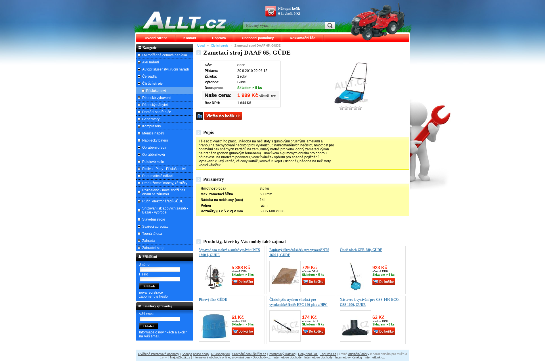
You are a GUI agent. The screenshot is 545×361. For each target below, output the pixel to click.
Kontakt (189, 38)
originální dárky (358, 354)
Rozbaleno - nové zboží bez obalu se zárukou (163, 192)
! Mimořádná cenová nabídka (164, 55)
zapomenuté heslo (153, 296)
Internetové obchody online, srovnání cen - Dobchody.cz (232, 357)
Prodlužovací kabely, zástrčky (164, 183)
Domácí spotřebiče (156, 112)
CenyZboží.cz (308, 354)
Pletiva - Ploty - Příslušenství (164, 169)
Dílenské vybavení (156, 98)
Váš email (146, 314)
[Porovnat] (199, 116)
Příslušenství (156, 91)
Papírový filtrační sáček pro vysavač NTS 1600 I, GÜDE (299, 252)
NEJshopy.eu (220, 354)
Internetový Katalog (282, 354)
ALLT (185, 20)
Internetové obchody (287, 357)
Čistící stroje (219, 45)
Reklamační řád (302, 38)
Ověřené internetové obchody (158, 354)
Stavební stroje (153, 219)
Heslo (143, 274)
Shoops (187, 354)
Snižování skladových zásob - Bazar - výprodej (165, 210)
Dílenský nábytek (155, 105)
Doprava (219, 38)
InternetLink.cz (374, 357)
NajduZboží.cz (180, 357)
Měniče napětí (153, 133)
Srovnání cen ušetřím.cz (249, 354)
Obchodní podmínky (258, 38)
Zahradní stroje (153, 248)
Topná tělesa (152, 234)
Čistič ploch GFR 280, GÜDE (361, 250)
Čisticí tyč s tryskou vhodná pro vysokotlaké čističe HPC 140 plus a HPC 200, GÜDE (298, 305)
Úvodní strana (156, 38)
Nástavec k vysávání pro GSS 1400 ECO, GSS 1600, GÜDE (369, 302)
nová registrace (151, 292)
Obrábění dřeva (154, 148)
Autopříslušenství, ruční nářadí (165, 69)
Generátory (151, 119)
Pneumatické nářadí (157, 176)
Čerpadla (149, 76)
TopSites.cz (328, 354)
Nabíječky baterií (155, 140)
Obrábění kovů (153, 155)
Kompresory (151, 126)
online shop (201, 354)
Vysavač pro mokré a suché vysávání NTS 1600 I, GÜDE (229, 252)
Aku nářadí (150, 62)
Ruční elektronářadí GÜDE (162, 201)
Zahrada (148, 241)
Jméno (144, 265)
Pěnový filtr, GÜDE (213, 300)
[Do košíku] (223, 116)
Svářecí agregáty (155, 227)
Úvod (201, 45)
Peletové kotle (153, 162)
